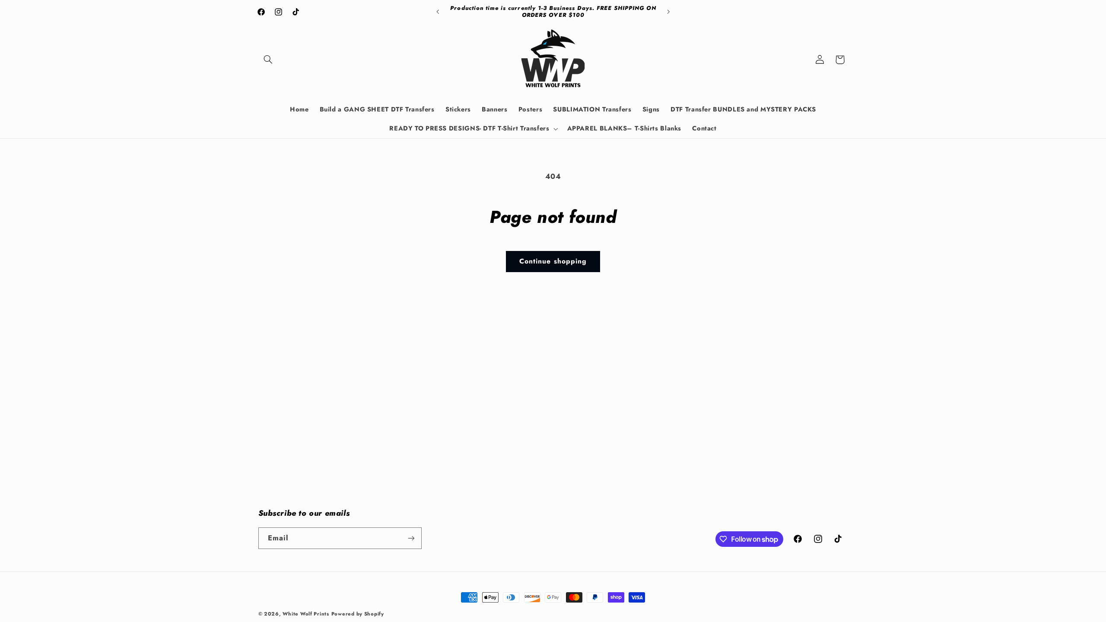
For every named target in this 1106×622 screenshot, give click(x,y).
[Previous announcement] (437, 11)
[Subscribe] (411, 538)
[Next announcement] (668, 11)
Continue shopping (553, 261)
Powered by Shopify (357, 613)
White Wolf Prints (306, 613)
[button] (268, 60)
